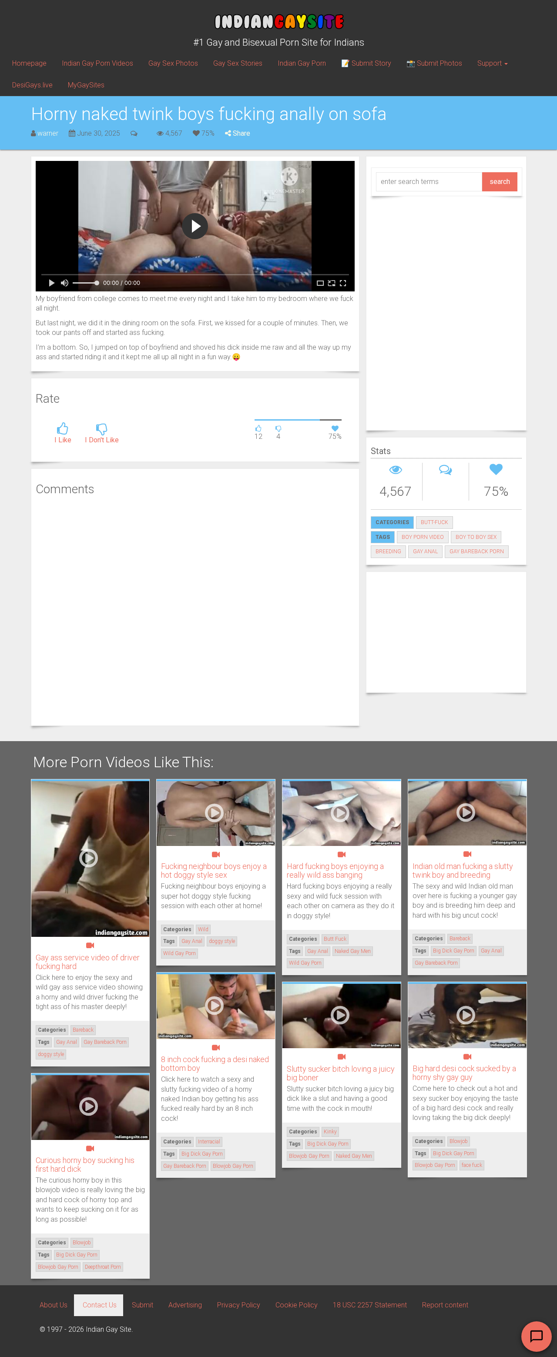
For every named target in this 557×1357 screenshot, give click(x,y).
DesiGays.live (32, 85)
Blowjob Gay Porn (233, 1166)
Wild (203, 929)
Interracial (209, 1142)
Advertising (185, 1305)
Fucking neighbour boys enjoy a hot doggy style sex (214, 870)
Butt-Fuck (434, 522)
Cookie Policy (296, 1305)
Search (500, 181)
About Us (53, 1305)
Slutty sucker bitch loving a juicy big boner (341, 1073)
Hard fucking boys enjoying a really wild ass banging (335, 870)
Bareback (83, 1030)
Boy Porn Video (423, 537)
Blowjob (459, 1141)
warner (47, 133)
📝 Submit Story (366, 63)
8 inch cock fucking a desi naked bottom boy (215, 1064)
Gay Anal (425, 551)
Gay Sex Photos (173, 63)
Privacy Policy (238, 1305)
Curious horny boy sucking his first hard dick (85, 1164)
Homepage (29, 63)
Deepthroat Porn (103, 1267)
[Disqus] (195, 609)
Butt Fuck (335, 939)
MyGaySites (86, 85)
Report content (445, 1305)
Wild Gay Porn (179, 953)
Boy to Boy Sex (476, 537)
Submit (142, 1305)
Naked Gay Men (353, 951)
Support (490, 63)
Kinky (330, 1132)
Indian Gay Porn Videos (97, 63)
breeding (388, 551)
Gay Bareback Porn (477, 551)
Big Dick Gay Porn (453, 951)
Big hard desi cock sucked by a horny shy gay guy (464, 1073)
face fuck (472, 1165)
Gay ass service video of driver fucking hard (88, 962)
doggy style (51, 1054)
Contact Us (100, 1305)
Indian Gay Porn (302, 63)
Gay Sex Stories (237, 63)
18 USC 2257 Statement (370, 1305)
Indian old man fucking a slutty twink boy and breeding (463, 870)
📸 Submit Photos (434, 63)
